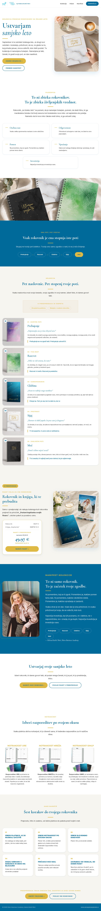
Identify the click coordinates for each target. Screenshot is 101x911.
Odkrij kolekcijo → (14, 61)
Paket (72, 4)
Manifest (80, 4)
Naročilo (92, 4)
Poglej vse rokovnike (62, 896)
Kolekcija (63, 4)
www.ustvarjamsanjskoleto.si (90, 907)
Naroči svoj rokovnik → (33, 685)
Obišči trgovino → (36, 896)
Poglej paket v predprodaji (65, 685)
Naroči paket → (22, 549)
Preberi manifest (13, 68)
